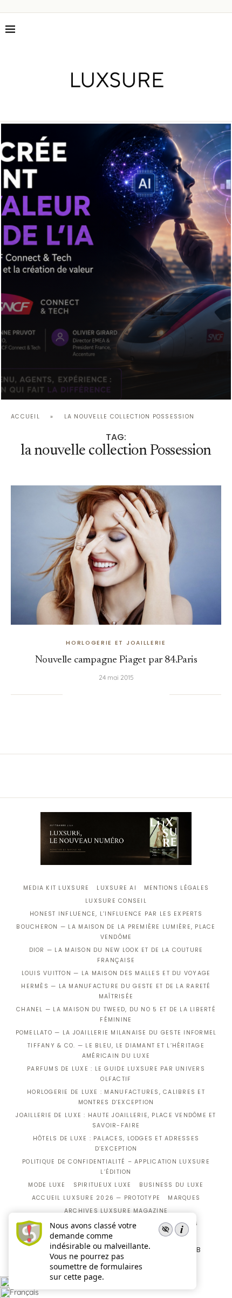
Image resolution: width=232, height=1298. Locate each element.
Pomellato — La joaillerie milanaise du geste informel (116, 1033)
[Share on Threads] (139, 694)
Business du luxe (171, 1185)
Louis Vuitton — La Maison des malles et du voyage (116, 973)
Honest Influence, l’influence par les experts (116, 914)
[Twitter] (94, 106)
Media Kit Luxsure (56, 888)
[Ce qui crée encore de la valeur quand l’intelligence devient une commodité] (116, 262)
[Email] (154, 106)
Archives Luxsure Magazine (116, 1211)
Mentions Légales (176, 888)
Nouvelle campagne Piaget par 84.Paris (116, 660)
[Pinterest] (124, 106)
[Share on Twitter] (95, 694)
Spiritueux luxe (102, 1185)
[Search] (221, 29)
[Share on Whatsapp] (128, 694)
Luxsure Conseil (116, 901)
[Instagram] (109, 106)
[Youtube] (139, 106)
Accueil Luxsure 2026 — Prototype (96, 1198)
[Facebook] (78, 106)
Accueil (25, 417)
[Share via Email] (161, 694)
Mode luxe (46, 1185)
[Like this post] (70, 694)
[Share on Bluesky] (150, 694)
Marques (184, 1198)
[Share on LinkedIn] (117, 694)
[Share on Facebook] (84, 694)
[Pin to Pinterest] (106, 694)
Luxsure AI (117, 888)
